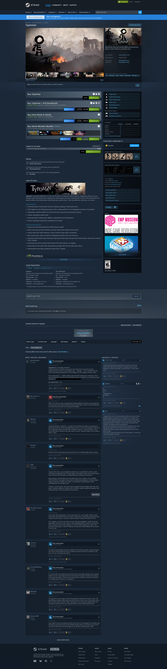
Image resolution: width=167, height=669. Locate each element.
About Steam (82, 651)
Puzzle (121, 75)
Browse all (96, 146)
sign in (130, 1)
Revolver (33, 419)
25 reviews (33, 593)
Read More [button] (95, 494)
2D (106, 75)
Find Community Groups (112, 200)
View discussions (110, 198)
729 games (33, 421)
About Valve (98, 651)
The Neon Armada (36, 508)
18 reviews (33, 398)
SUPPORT (73, 5)
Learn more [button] (134, 145)
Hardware (97, 658)
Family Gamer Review (35, 163)
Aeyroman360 (35, 616)
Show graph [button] (135, 341)
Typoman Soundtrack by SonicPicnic (55, 105)
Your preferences (136, 325)
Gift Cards (81, 664)
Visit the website (110, 190)
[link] (82, 109)
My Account (127, 661)
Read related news (111, 195)
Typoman (40, 105)
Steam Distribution (83, 661)
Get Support (127, 658)
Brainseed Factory (124, 60)
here (57, 311)
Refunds (110, 664)
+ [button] (138, 75)
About (65, 5)
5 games (33, 618)
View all (139, 305)
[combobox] (116, 12)
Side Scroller (127, 75)
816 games (33, 544)
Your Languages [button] (35, 347)
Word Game (112, 75)
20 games (33, 569)
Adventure (112, 180)
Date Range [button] (64, 341)
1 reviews (33, 619)
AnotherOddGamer (36, 567)
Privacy (110, 651)
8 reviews (33, 570)
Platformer (134, 75)
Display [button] (83, 341)
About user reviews (126, 325)
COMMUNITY (57, 5)
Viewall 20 (136, 156)
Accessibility (111, 654)
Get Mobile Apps (129, 654)
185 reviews (33, 422)
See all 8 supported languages (113, 136)
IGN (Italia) (32, 174)
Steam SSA (81, 654)
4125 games (33, 466)
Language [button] (54, 341)
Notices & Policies (113, 658)
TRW (32, 465)
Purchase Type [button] (42, 341)
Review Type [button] (30, 341)
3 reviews (33, 447)
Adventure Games (37, 22)
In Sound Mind (48, 116)
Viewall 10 (136, 169)
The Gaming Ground (35, 169)
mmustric (33, 543)
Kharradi (33, 445)
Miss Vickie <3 (35, 396)
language (137, 1)
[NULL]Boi (34, 591)
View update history (111, 192)
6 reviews (33, 510)
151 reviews (33, 468)
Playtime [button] (74, 341)
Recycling (97, 661)
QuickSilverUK (35, 360)
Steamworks (81, 658)
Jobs (96, 654)
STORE (48, 5)
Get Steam (127, 651)
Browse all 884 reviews (63, 640)
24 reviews (33, 362)
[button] (29, 12)
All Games (28, 22)
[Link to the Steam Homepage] (33, 6)
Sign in (29, 84)
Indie (117, 75)
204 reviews (33, 546)
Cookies (110, 661)
